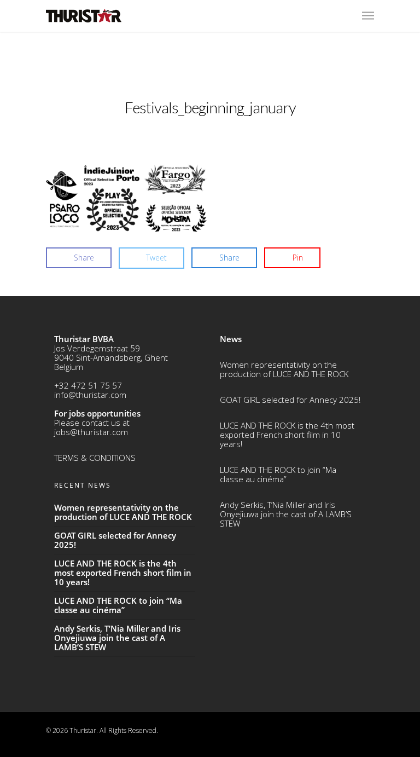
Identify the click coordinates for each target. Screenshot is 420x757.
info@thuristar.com (90, 394)
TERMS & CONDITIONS (95, 457)
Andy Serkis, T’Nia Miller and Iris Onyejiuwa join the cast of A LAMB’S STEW (286, 514)
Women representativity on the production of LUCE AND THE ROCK (284, 369)
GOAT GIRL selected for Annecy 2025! (290, 399)
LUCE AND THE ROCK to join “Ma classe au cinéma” (278, 474)
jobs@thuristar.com (91, 431)
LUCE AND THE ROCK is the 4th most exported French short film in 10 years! (287, 434)
